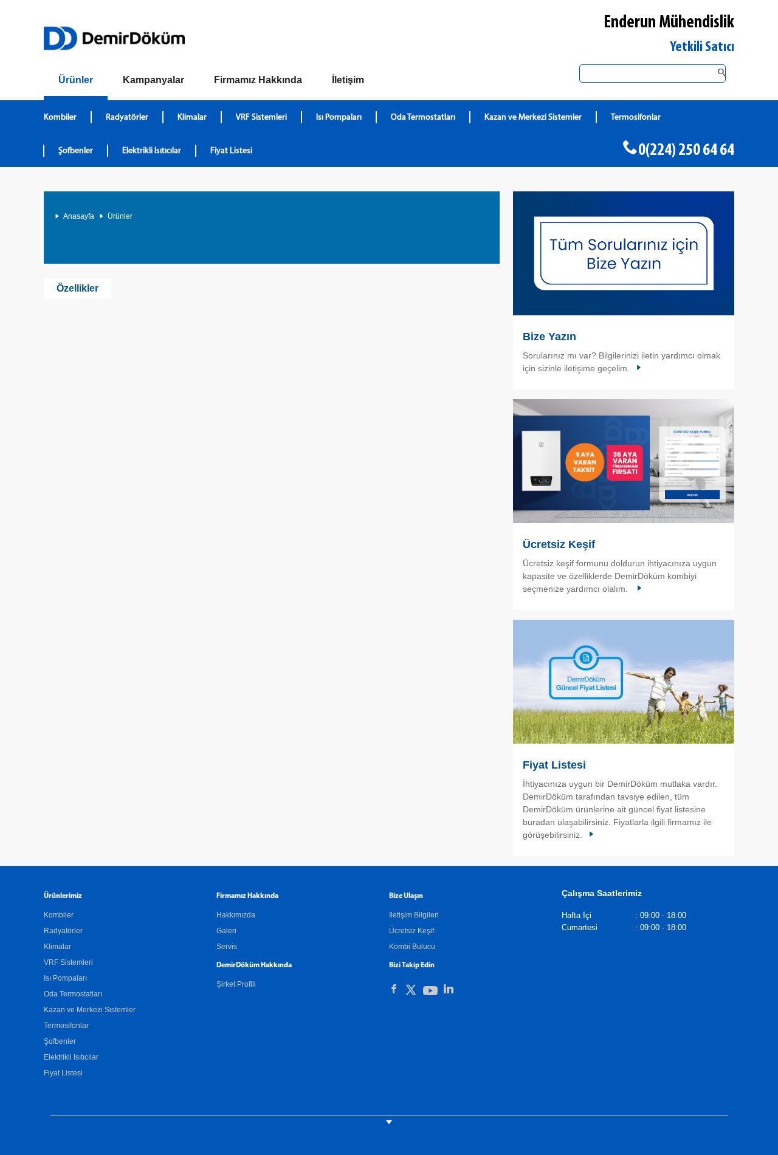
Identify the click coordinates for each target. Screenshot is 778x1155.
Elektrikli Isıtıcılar (151, 151)
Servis (226, 946)
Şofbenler (75, 151)
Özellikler (77, 288)
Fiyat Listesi (231, 151)
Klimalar (192, 117)
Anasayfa (78, 216)
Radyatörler (127, 117)
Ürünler (120, 216)
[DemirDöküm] (114, 38)
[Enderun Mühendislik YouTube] (430, 993)
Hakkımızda (235, 915)
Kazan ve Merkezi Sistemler (533, 117)
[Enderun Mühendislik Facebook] (394, 989)
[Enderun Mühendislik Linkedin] (448, 989)
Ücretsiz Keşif (559, 544)
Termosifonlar (636, 117)
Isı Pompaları (339, 117)
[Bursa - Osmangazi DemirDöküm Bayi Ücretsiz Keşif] (623, 461)
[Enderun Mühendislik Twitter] (411, 992)
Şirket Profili (236, 984)
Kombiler (60, 117)
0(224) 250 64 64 (686, 150)
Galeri (226, 931)
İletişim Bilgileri (414, 915)
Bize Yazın (549, 336)
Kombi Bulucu (412, 946)
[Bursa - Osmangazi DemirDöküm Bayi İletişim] (623, 253)
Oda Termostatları (423, 117)
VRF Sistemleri (261, 117)
